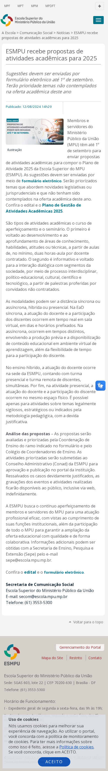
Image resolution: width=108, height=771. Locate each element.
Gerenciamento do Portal (80, 647)
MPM (34, 6)
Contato (95, 657)
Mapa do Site (52, 657)
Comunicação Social (36, 32)
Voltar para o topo (88, 622)
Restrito (75, 657)
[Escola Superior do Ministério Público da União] (30, 20)
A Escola (9, 32)
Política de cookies (76, 747)
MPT (21, 6)
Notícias (63, 32)
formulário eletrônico (42, 181)
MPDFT (50, 6)
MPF (7, 6)
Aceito (54, 761)
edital (30, 572)
